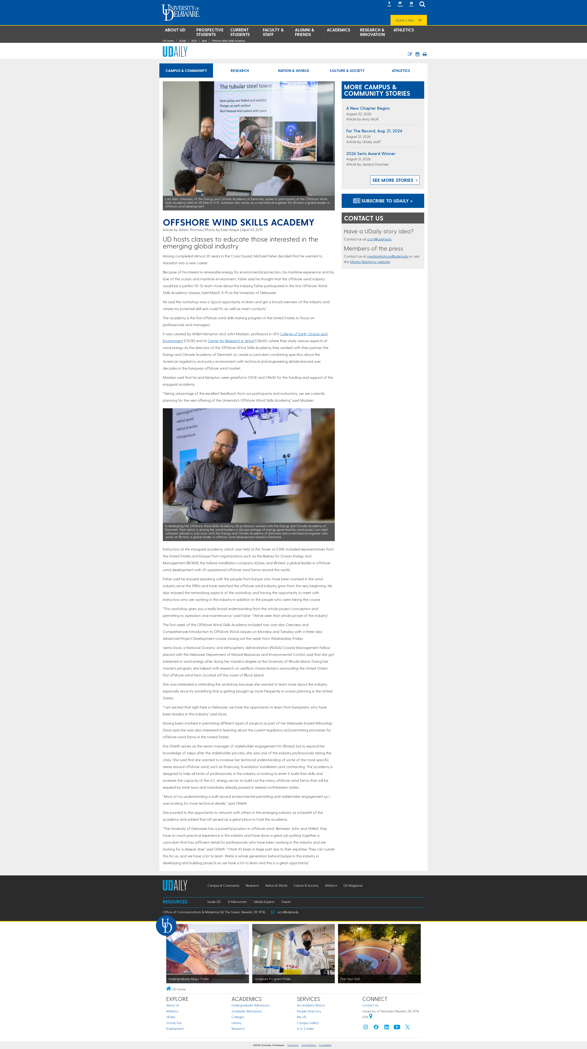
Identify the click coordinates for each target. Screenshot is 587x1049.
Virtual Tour (174, 1023)
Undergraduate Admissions (250, 1005)
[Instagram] (365, 1028)
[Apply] (400, 4)
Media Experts (264, 902)
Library (236, 1023)
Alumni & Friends (304, 32)
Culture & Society (347, 70)
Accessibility (325, 1045)
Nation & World (293, 70)
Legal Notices (309, 1045)
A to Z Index (305, 1028)
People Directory (309, 1011)
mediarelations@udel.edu (387, 256)
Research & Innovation (372, 32)
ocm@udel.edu (379, 239)
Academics (338, 29)
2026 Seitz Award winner (371, 153)
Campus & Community (186, 70)
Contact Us (370, 1005)
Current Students (240, 32)
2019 (194, 40)
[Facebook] (376, 1028)
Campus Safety (308, 1023)
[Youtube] (397, 1028)
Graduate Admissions (247, 1011)
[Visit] (389, 4)
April (204, 40)
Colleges (238, 1017)
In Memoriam (237, 902)
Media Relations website (370, 261)
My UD (301, 1017)
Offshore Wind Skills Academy (228, 40)
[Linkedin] (386, 1028)
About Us (172, 1005)
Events (286, 902)
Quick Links (405, 20)
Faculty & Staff (273, 32)
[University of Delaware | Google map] (370, 1017)
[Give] (411, 4)
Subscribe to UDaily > (386, 200)
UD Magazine (353, 885)
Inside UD (214, 902)
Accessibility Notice (311, 1005)
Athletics (403, 29)
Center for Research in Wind (231, 340)
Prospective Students (210, 32)
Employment (175, 1028)
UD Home (168, 40)
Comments (293, 1045)
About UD (175, 29)
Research (240, 70)
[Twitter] (407, 1028)
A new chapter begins (368, 108)
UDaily (182, 40)
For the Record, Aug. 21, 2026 (374, 130)
